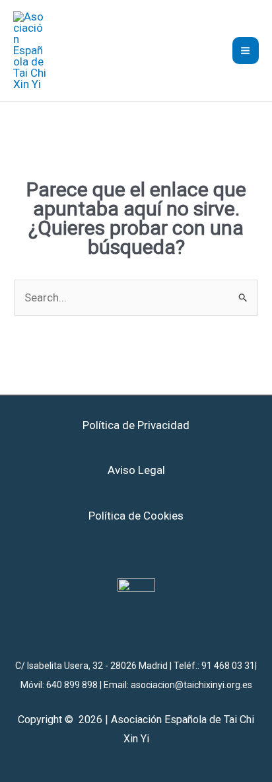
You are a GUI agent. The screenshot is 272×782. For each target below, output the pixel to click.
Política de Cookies (136, 515)
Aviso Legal (136, 470)
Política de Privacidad (136, 425)
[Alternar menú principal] (245, 50)
